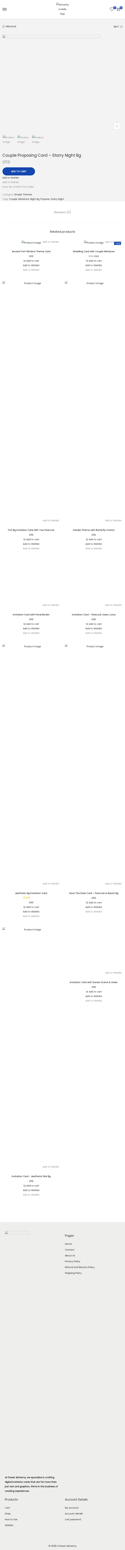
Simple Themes (23, 194)
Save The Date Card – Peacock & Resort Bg (93, 1087)
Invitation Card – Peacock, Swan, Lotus (94, 808)
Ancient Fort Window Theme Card (31, 251)
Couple (13, 199)
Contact (70, 1443)
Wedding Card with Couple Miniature (94, 251)
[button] (10, 177)
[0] (112, 9)
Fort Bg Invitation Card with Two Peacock (31, 530)
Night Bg (34, 199)
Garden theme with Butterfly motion (94, 530)
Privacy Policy (72, 1455)
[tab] (62, 212)
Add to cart (19, 171)
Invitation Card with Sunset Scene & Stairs (94, 1370)
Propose (45, 199)
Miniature (23, 199)
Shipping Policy (73, 1467)
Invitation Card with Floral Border (31, 808)
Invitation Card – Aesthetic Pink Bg (31, 1370)
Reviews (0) (62, 212)
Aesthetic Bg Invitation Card (31, 1087)
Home (68, 1438)
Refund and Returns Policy (80, 1461)
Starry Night (57, 199)
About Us (70, 1449)
